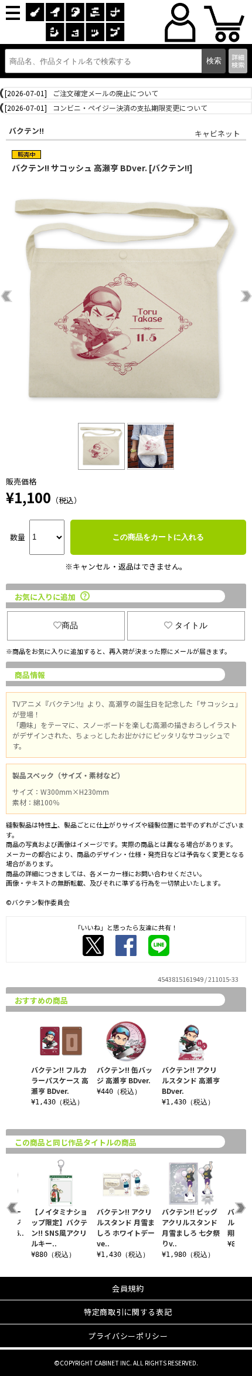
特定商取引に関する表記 (128, 1311)
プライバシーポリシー (128, 1335)
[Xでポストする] (93, 945)
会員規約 (128, 1288)
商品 (70, 625)
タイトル (191, 625)
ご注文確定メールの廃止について (105, 93)
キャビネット (217, 133)
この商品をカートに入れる (158, 537)
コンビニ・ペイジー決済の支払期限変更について (130, 108)
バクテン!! (26, 130)
